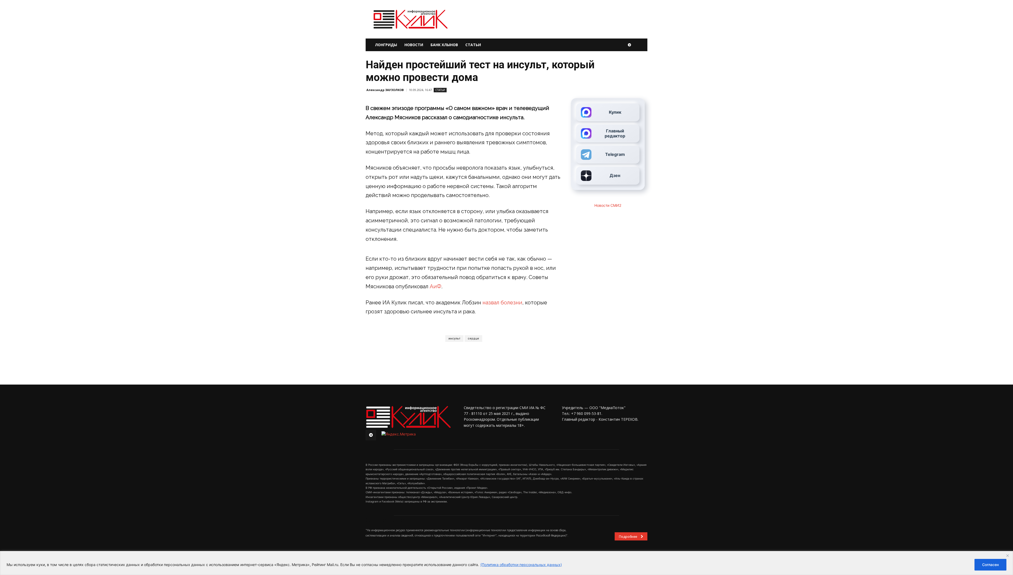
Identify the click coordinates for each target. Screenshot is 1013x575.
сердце (473, 338)
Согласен (990, 564)
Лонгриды (386, 44)
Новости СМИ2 (607, 205)
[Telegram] (629, 45)
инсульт (454, 338)
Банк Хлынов (444, 44)
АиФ (435, 286)
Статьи (473, 44)
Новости (413, 44)
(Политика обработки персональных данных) (521, 564)
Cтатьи (440, 90)
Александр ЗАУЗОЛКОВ (385, 90)
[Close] (1007, 555)
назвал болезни (502, 302)
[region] (506, 563)
